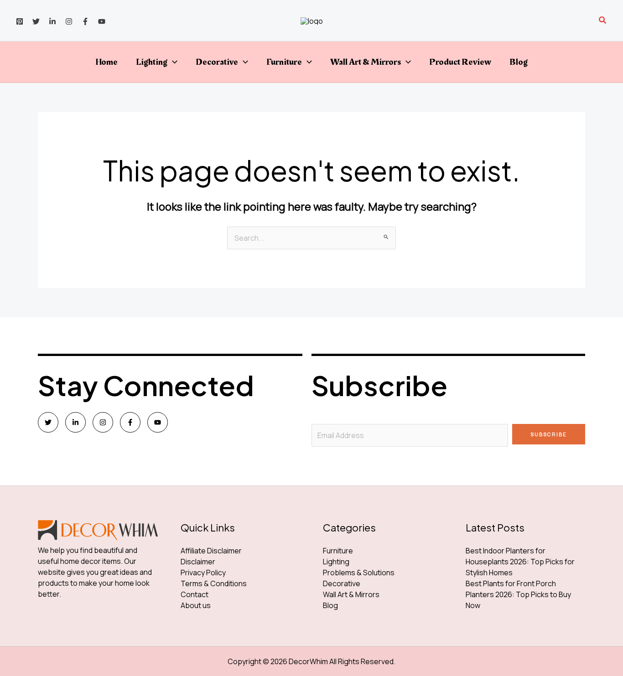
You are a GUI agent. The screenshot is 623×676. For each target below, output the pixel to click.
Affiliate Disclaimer (211, 551)
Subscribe (548, 434)
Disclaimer (198, 562)
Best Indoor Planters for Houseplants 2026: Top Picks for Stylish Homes (520, 562)
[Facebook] (85, 21)
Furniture (284, 62)
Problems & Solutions (359, 573)
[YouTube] (101, 21)
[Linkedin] (52, 21)
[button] (603, 20)
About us (196, 605)
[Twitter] (36, 21)
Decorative (217, 62)
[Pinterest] (19, 21)
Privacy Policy (203, 573)
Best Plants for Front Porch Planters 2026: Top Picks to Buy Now (518, 594)
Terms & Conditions (214, 583)
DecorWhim (308, 661)
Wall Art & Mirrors (365, 62)
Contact (194, 594)
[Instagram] (69, 21)
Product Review (460, 62)
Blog (518, 62)
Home (106, 62)
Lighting (151, 62)
